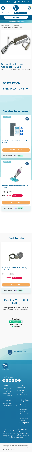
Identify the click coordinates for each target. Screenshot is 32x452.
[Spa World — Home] (16, 8)
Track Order (20, 392)
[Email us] (3, 380)
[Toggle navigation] (3, 8)
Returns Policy (6, 393)
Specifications (13, 88)
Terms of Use (6, 388)
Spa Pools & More (7, 13)
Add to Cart (16, 202)
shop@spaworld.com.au (9, 405)
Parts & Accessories (20, 13)
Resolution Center (22, 395)
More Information (16, 150)
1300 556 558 (6, 403)
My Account (21, 390)
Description (11, 83)
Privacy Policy (6, 391)
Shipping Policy (7, 395)
